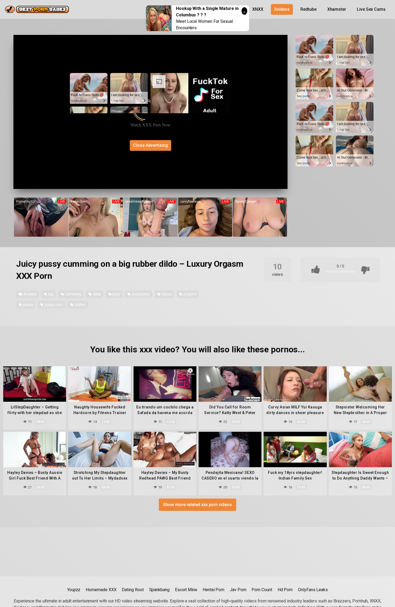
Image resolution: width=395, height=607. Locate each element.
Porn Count (262, 589)
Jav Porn (238, 589)
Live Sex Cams (371, 9)
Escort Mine (186, 589)
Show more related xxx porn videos (197, 504)
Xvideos (282, 9)
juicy (116, 294)
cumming (72, 294)
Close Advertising (150, 145)
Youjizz (73, 589)
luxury (166, 294)
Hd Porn (285, 589)
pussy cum (53, 304)
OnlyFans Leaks (313, 589)
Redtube (308, 9)
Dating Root (132, 589)
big (50, 294)
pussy (27, 304)
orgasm (189, 294)
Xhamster (336, 9)
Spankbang (159, 589)
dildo (96, 294)
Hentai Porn (213, 589)
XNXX (257, 9)
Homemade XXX (101, 589)
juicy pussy (140, 294)
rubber (80, 304)
